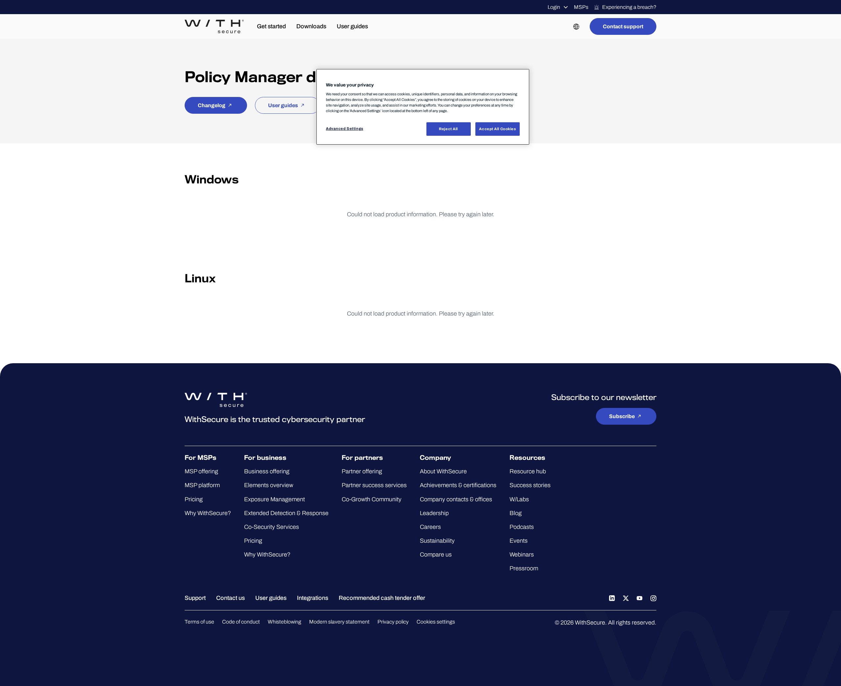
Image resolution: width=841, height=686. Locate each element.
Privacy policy (393, 622)
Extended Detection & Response (286, 513)
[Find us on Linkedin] (612, 598)
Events (519, 540)
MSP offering (201, 471)
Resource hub (528, 471)
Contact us (230, 598)
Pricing (194, 499)
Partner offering (362, 471)
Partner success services (374, 485)
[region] (423, 107)
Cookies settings (436, 622)
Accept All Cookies (497, 129)
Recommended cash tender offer (382, 598)
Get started (271, 26)
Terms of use (199, 622)
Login (554, 7)
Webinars (522, 554)
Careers (430, 527)
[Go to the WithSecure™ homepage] (214, 27)
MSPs (581, 7)
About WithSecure (443, 471)
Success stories (530, 485)
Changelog (211, 105)
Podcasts (522, 527)
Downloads (311, 26)
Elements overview (268, 485)
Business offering (266, 471)
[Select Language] (576, 26)
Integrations (312, 598)
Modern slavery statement (339, 622)
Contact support (623, 26)
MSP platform (202, 485)
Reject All (448, 129)
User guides (352, 26)
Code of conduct (241, 622)
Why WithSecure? (208, 513)
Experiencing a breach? (629, 7)
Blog (516, 513)
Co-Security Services (271, 527)
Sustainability (437, 540)
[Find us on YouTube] (640, 598)
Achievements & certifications (458, 485)
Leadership (434, 513)
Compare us (436, 554)
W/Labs (519, 499)
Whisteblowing (284, 622)
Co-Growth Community (371, 499)
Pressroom (524, 568)
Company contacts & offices (456, 499)
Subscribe (622, 416)
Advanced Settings (344, 128)
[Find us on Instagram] (653, 598)
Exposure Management (274, 499)
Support (195, 598)
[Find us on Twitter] (626, 598)
